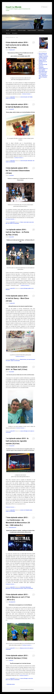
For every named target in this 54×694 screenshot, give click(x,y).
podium (29, 288)
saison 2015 (12, 359)
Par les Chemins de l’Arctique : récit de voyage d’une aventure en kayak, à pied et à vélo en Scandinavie (43, 56)
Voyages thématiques (32, 30)
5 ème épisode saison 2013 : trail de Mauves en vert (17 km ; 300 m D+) (18, 597)
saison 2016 (12, 96)
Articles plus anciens (10, 684)
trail (28, 96)
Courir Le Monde (13, 6)
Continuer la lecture (27, 94)
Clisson (21, 222)
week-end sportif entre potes (18, 588)
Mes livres (8, 33)
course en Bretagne (24, 288)
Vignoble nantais (29, 510)
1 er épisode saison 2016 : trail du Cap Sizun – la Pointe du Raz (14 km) (17, 232)
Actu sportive (14, 33)
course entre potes (23, 96)
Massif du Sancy (23, 359)
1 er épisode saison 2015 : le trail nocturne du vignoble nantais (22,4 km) (17, 441)
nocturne (22, 510)
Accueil (7, 30)
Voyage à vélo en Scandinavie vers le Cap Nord (43, 62)
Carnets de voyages (22, 30)
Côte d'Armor (22, 587)
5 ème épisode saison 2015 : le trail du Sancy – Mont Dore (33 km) (17, 298)
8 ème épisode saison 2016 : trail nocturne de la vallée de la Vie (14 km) (17, 45)
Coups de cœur (41, 30)
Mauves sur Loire (23, 648)
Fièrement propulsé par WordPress (27, 689)
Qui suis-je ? (13, 30)
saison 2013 (12, 587)
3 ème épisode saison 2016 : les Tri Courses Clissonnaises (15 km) (18, 170)
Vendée (31, 96)
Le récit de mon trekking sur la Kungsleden (43, 66)
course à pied (26, 222)
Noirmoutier (30, 160)
